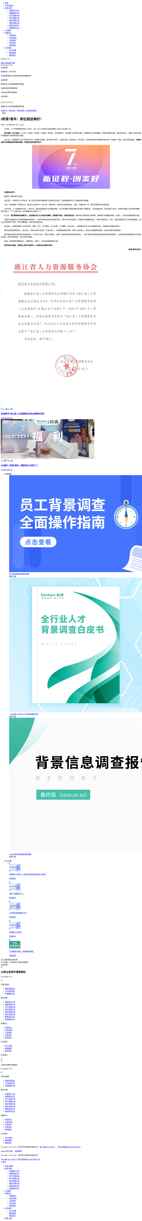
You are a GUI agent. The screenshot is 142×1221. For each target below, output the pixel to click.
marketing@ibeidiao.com (11, 980)
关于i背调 (12, 50)
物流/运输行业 (14, 23)
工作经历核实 (10, 991)
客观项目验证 (10, 989)
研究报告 (12, 45)
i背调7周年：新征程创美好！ (27, 110)
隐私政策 (18, 1151)
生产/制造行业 (14, 15)
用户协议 (9, 1151)
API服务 (8, 30)
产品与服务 (9, 5)
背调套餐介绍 (10, 994)
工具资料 (12, 40)
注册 (13, 63)
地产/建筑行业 (14, 18)
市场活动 (12, 43)
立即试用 (8, 63)
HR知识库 (13, 38)
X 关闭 (3, 1162)
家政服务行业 (14, 28)
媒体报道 (12, 53)
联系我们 (12, 55)
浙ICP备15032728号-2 (47, 1147)
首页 (6, 3)
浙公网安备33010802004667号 (70, 1147)
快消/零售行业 (14, 20)
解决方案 (8, 8)
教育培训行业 (14, 25)
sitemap (3, 1151)
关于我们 (8, 48)
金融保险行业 (14, 13)
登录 (2, 63)
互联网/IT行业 (14, 10)
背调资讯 (12, 35)
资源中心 (8, 33)
